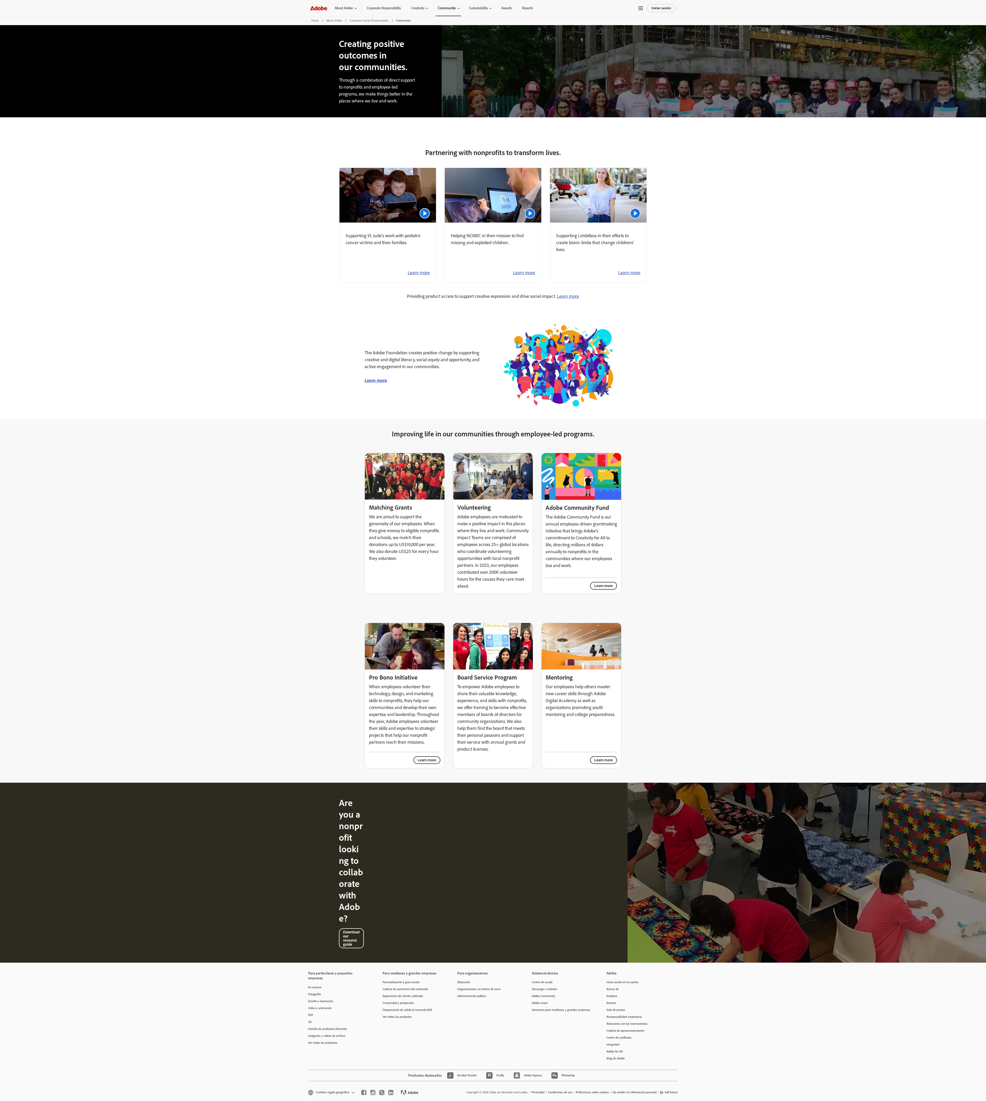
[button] (641, 8)
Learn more (419, 272)
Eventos (611, 1003)
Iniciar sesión (661, 8)
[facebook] (363, 1092)
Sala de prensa (615, 1010)
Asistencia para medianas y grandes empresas (561, 1010)
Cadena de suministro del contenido (405, 989)
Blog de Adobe (615, 1058)
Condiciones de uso (560, 1092)
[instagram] (372, 1092)
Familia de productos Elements (327, 1029)
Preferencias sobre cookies (592, 1092)
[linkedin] (390, 1092)
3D (310, 1022)
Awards (506, 8)
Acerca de (612, 989)
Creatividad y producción (398, 1003)
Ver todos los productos (322, 1043)
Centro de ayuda (542, 982)
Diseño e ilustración (320, 1001)
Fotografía (314, 994)
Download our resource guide (351, 938)
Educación (463, 982)
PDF (310, 1015)
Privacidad (538, 1092)
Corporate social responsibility (369, 20)
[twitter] (381, 1092)
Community (447, 8)
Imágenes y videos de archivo (326, 1036)
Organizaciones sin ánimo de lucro (478, 989)
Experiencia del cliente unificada (403, 996)
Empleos (611, 996)
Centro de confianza (618, 1037)
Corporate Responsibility (384, 8)
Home (315, 20)
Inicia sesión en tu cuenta (622, 982)
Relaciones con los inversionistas (627, 1024)
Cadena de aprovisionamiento (625, 1030)
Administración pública (471, 996)
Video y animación (319, 1008)
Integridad (612, 1044)
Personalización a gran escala (401, 982)
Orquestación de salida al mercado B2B (407, 1010)
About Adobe (344, 8)
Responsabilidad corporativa (624, 1017)
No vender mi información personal (635, 1092)
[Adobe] (318, 8)
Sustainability (478, 8)
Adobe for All (614, 1051)
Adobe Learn (540, 1003)
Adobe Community (543, 996)
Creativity (417, 8)
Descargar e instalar (544, 989)
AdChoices (671, 1092)
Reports (527, 8)
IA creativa (314, 987)
